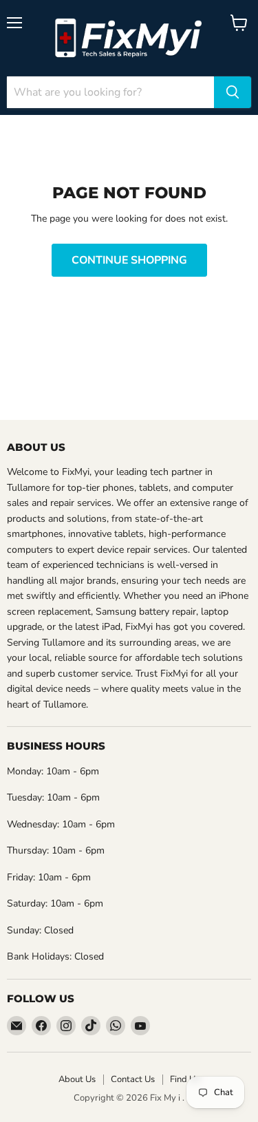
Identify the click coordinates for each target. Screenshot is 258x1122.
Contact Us (133, 1079)
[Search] (232, 92)
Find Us (185, 1079)
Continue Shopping (129, 260)
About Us (77, 1079)
